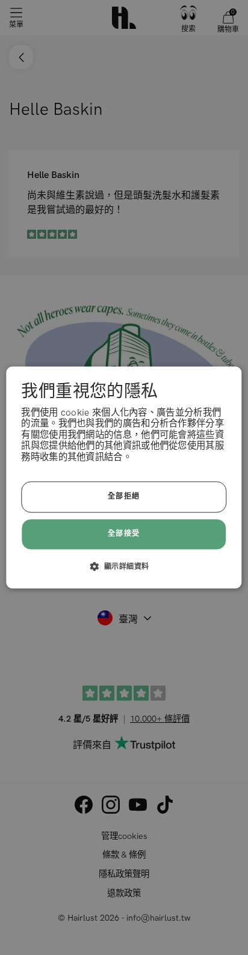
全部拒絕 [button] (124, 497)
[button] (124, 566)
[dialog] (123, 477)
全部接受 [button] (124, 533)
